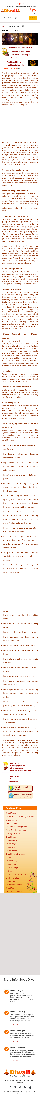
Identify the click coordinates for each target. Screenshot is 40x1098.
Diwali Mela (10, 847)
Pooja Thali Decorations (16, 830)
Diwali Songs (11, 844)
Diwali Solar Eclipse (14, 884)
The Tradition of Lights (12, 62)
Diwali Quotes (11, 864)
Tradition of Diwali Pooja (20, 52)
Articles (9, 871)
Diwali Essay (11, 837)
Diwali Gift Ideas (17, 1047)
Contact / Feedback (26, 1080)
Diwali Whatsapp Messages (20, 770)
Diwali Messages (16, 768)
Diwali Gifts (14, 763)
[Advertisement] (20, 123)
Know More (15, 1005)
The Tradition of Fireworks (14, 65)
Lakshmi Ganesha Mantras (17, 874)
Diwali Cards (15, 777)
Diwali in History (17, 1011)
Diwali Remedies (12, 888)
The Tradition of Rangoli (20, 55)
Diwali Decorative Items (15, 854)
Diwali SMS (10, 881)
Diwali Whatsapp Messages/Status (20, 816)
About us (15, 1080)
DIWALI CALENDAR (11, 68)
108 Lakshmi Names (14, 891)
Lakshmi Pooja (12, 867)
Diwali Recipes (12, 820)
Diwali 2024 (10, 857)
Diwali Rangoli (11, 813)
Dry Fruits (14, 781)
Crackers (13, 779)
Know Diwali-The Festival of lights (20, 47)
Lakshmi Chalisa (12, 878)
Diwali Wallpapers (13, 850)
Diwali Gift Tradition (19, 58)
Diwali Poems (11, 840)
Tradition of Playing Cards (16, 827)
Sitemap (20, 1083)
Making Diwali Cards (14, 833)
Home (7, 1080)
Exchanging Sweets (17, 766)
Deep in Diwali (12, 823)
